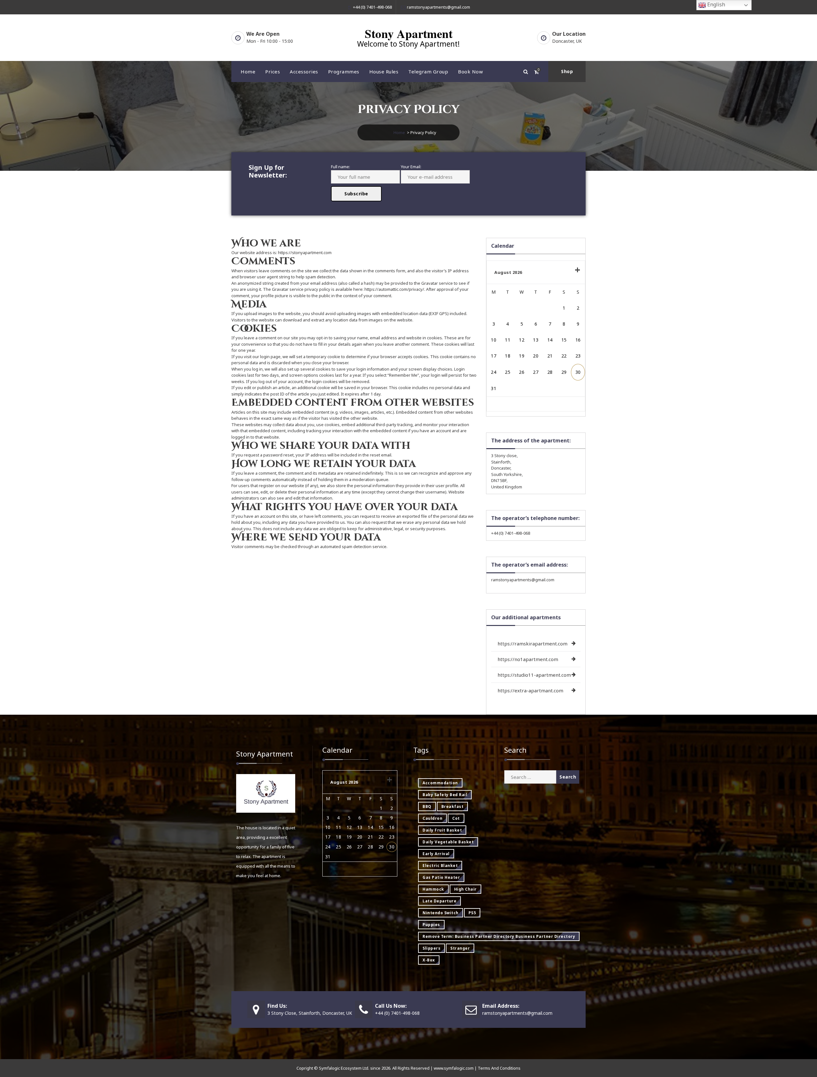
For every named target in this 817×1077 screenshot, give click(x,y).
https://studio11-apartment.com (534, 675)
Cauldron (432, 818)
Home (248, 71)
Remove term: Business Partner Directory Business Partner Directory (499, 936)
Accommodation (440, 783)
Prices (272, 71)
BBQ (427, 806)
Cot (456, 818)
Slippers (431, 948)
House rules (384, 71)
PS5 (472, 912)
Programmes (343, 71)
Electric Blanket (440, 865)
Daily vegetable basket (448, 842)
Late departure (439, 901)
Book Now (470, 71)
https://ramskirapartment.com (532, 643)
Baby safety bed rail (445, 794)
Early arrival (436, 853)
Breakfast (452, 806)
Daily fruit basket (442, 830)
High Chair (465, 889)
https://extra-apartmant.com (530, 690)
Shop (567, 71)
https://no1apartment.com (528, 659)
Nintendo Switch (441, 912)
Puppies (431, 924)
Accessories (304, 71)
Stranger (460, 948)
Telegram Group (428, 71)
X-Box (429, 960)
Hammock (433, 889)
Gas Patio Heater (441, 877)
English (715, 4)
